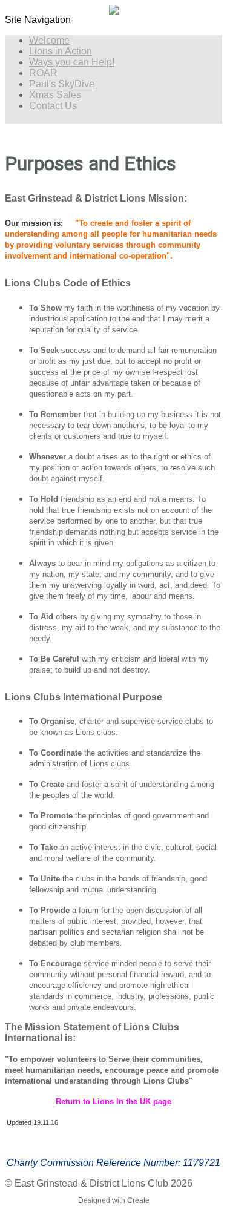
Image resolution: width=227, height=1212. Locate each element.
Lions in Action (60, 51)
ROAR (43, 73)
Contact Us (53, 105)
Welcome (49, 40)
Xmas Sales (55, 95)
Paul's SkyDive (61, 84)
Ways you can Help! (71, 62)
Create (138, 1200)
